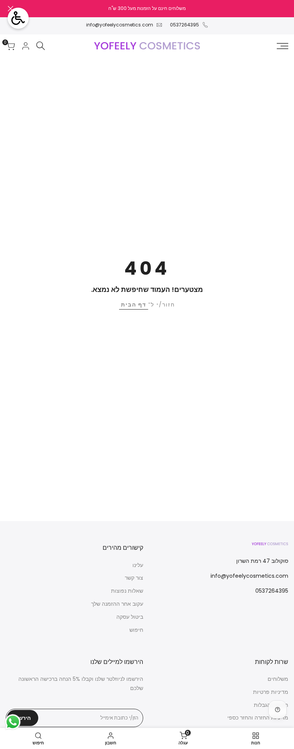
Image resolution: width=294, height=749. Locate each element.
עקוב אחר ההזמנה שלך (117, 604)
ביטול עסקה (129, 617)
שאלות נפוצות (127, 591)
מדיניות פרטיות (270, 692)
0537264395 (184, 24)
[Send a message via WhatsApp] (13, 722)
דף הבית (133, 304)
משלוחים (278, 679)
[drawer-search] (40, 45)
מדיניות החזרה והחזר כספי (257, 717)
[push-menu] (282, 46)
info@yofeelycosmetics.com (119, 24)
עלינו (137, 565)
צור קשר (134, 578)
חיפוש (136, 630)
